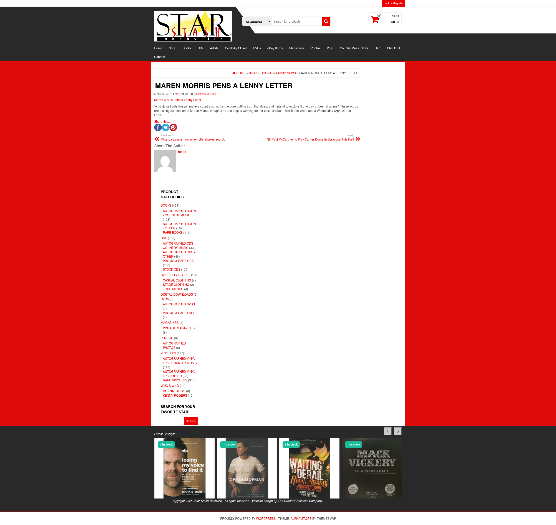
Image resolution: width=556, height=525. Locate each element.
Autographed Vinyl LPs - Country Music (180, 360)
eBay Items (275, 48)
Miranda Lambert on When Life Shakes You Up (193, 137)
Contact (159, 57)
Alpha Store (301, 518)
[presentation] (388, 431)
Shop (172, 48)
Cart (378, 48)
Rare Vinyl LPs (175, 380)
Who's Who (170, 385)
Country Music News (354, 48)
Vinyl (330, 48)
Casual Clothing (177, 280)
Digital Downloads (177, 294)
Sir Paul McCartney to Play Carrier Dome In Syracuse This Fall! (310, 137)
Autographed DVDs (179, 304)
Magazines (296, 48)
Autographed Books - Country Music (180, 213)
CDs (201, 48)
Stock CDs (171, 269)
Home (158, 48)
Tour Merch (173, 289)
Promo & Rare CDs (178, 260)
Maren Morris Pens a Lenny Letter (177, 100)
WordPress (266, 518)
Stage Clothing (176, 284)
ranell (177, 93)
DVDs (257, 48)
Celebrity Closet (236, 48)
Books (187, 48)
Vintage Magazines (179, 328)
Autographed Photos (174, 345)
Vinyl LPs (168, 353)
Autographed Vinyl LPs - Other (179, 373)
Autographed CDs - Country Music (179, 245)
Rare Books (172, 232)
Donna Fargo (174, 391)
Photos (315, 48)
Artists (214, 48)
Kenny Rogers (175, 395)
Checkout (393, 48)
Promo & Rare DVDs (179, 313)
